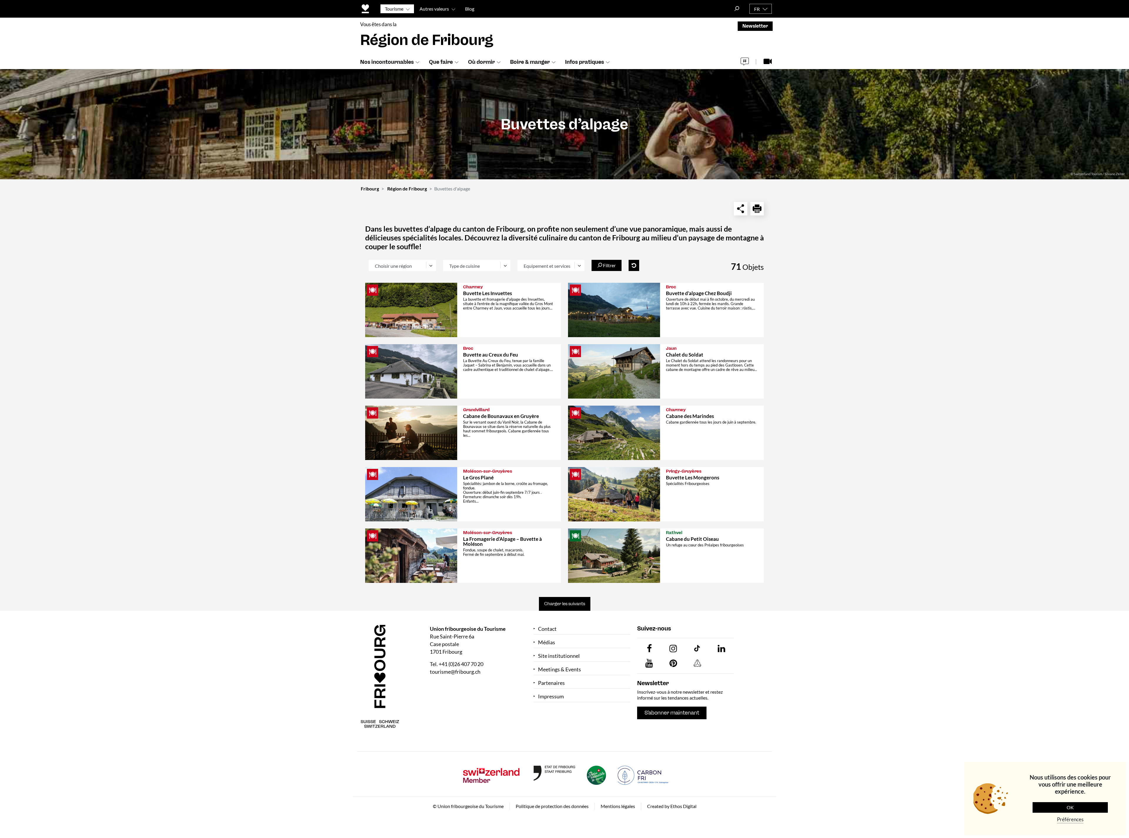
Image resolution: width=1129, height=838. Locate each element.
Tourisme (394, 8)
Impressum (551, 696)
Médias (546, 642)
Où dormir (481, 62)
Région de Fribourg (407, 188)
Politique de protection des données (552, 806)
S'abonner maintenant (671, 713)
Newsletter (755, 26)
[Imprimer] (757, 208)
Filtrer (609, 265)
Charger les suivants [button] (564, 603)
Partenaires (551, 683)
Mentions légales (618, 806)
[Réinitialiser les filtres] (634, 265)
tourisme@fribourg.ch (455, 671)
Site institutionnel (559, 656)
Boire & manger (530, 62)
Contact (547, 629)
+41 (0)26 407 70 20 (461, 664)
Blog (469, 8)
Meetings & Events (559, 669)
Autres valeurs (434, 8)
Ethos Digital (683, 806)
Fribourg (370, 188)
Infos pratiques (584, 62)
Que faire (441, 62)
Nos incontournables (387, 62)
